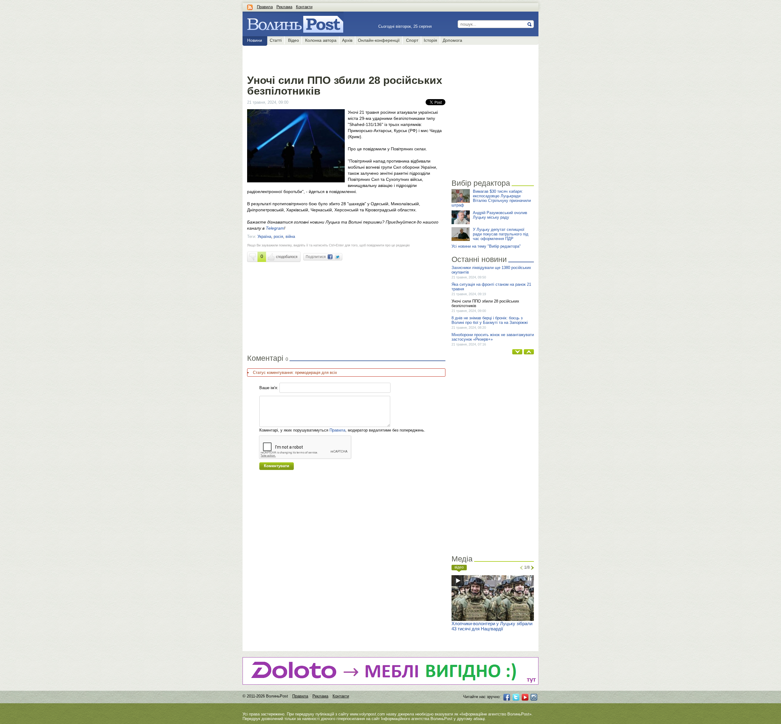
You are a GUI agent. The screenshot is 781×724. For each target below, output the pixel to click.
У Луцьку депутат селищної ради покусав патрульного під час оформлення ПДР (500, 234)
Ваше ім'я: (268, 387)
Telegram (275, 228)
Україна (264, 236)
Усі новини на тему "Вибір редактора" (486, 246)
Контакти (304, 7)
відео (459, 567)
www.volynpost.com (367, 714)
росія (278, 236)
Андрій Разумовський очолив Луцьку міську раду (500, 215)
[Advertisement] (346, 58)
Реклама (284, 7)
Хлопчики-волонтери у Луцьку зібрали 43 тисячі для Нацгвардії (492, 626)
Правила (265, 7)
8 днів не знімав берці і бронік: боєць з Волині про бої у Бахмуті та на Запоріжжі (490, 320)
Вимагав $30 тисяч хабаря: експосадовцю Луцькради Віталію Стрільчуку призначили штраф (491, 198)
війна (290, 236)
